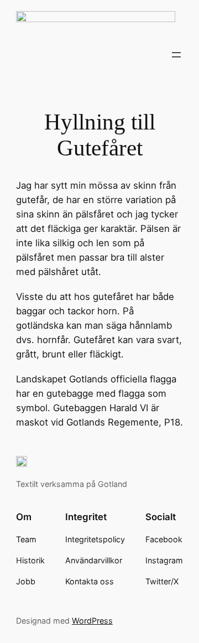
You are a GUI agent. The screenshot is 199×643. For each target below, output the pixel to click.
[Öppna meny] (176, 54)
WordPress (92, 620)
